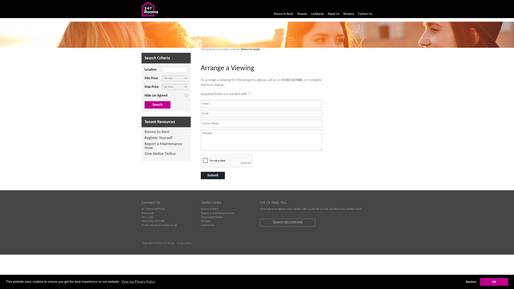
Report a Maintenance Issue (163, 146)
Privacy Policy (184, 243)
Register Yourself (158, 138)
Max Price (152, 87)
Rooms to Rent (283, 14)
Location (150, 69)
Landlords (317, 14)
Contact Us (365, 14)
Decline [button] (471, 281)
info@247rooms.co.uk (163, 225)
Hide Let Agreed (156, 95)
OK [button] (494, 281)
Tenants (302, 14)
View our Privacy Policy (138, 281)
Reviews (348, 14)
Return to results (250, 49)
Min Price (151, 78)
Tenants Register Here (287, 222)
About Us (333, 14)
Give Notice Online (160, 154)
